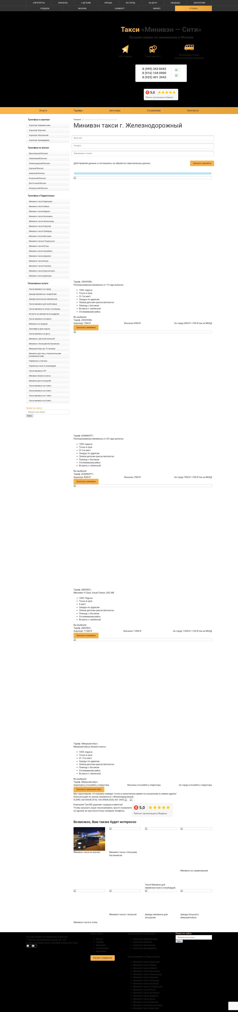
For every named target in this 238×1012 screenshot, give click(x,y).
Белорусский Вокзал (38, 188)
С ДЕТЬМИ (86, 3)
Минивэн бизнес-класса (40, 376)
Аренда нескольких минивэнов (43, 299)
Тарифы (78, 110)
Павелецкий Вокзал (38, 158)
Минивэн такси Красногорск (42, 271)
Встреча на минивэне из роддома (44, 314)
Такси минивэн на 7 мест (40, 396)
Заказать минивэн (202, 163)
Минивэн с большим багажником (44, 344)
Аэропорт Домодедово (39, 140)
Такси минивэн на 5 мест (40, 386)
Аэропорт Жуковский (38, 135)
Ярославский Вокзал (38, 153)
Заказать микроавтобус (89, 789)
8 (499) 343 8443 (154, 69)
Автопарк (115, 110)
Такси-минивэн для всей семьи (43, 304)
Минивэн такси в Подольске (42, 241)
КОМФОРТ (120, 8)
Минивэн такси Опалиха (40, 266)
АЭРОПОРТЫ (39, 3)
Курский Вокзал (36, 168)
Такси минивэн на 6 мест (40, 391)
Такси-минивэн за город (40, 289)
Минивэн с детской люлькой (42, 339)
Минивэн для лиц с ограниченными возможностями (45, 354)
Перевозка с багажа (38, 361)
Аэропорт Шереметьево (39, 125)
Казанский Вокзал (37, 178)
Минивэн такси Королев (40, 226)
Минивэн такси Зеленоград (41, 221)
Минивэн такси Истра (39, 246)
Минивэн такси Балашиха (40, 216)
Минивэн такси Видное (39, 211)
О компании (154, 110)
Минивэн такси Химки (39, 206)
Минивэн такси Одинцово (40, 201)
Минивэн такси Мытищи (40, 236)
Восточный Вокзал (37, 183)
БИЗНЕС (157, 8)
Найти (29, 416)
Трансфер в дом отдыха (39, 329)
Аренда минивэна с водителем (42, 294)
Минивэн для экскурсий (40, 381)
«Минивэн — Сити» (161, 29)
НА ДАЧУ (153, 3)
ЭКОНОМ (82, 8)
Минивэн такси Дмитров (40, 276)
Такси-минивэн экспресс (40, 319)
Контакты (193, 110)
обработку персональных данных (133, 163)
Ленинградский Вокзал (39, 163)
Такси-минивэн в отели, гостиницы (44, 309)
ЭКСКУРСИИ (199, 3)
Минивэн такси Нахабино (40, 251)
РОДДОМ (44, 8)
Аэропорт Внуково (37, 130)
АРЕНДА (108, 3)
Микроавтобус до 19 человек (42, 349)
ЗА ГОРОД (130, 3)
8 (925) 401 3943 (154, 77)
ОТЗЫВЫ (193, 8)
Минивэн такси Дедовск (40, 256)
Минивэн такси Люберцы (40, 231)
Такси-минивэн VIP (37, 371)
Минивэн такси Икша (38, 261)
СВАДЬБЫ (175, 3)
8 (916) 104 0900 (154, 73)
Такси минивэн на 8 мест (40, 401)
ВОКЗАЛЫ (63, 3)
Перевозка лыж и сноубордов (42, 366)
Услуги (43, 110)
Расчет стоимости (102, 958)
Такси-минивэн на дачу (39, 334)
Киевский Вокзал (37, 173)
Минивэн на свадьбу (38, 324)
